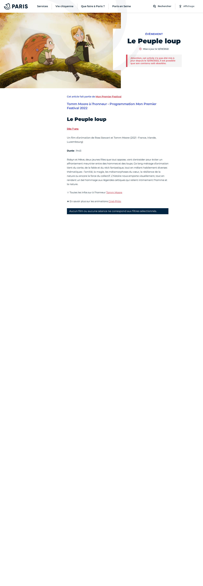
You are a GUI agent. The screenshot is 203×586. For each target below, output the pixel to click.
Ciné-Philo (114, 201)
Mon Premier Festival (108, 96)
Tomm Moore (114, 192)
